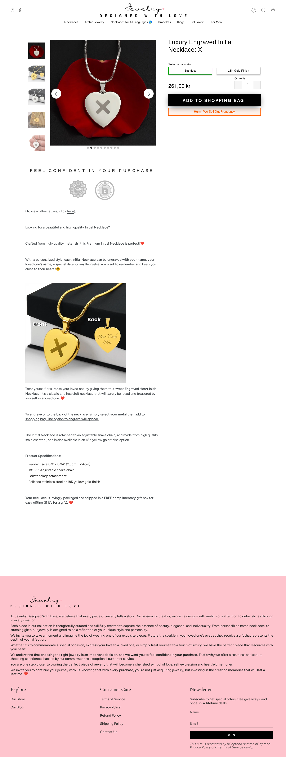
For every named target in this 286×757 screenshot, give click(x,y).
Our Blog (16, 707)
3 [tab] (94, 148)
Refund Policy (110, 715)
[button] (263, 10)
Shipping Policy (111, 724)
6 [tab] (104, 148)
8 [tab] (111, 148)
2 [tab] (91, 148)
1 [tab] (88, 148)
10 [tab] (118, 148)
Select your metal (179, 64)
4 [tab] (98, 148)
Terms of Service (112, 699)
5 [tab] (101, 148)
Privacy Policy (110, 707)
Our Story (17, 699)
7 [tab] (108, 148)
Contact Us (108, 732)
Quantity (240, 78)
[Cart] (273, 10)
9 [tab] (114, 148)
